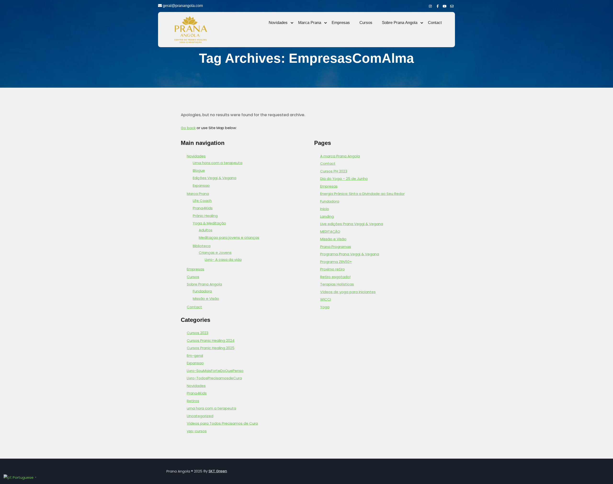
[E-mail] (452, 5)
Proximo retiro (332, 269)
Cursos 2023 (197, 332)
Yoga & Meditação (209, 223)
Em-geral (195, 355)
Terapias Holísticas (337, 284)
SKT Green (218, 470)
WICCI (325, 299)
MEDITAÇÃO (330, 231)
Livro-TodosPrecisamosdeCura (214, 378)
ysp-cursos (197, 430)
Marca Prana (309, 22)
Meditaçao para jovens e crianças (229, 237)
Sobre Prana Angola (399, 22)
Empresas (341, 22)
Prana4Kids (203, 208)
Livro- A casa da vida (223, 259)
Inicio (324, 208)
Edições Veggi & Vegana (214, 177)
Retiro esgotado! (335, 276)
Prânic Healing (205, 215)
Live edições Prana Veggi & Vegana (351, 223)
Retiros (193, 400)
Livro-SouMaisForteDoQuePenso (215, 370)
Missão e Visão (206, 298)
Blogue (199, 170)
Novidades (278, 22)
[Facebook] (437, 5)
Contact (435, 22)
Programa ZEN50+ (336, 261)
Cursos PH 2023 (333, 171)
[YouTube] (445, 5)
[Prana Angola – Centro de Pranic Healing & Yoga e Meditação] (190, 29)
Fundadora (202, 291)
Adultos (205, 230)
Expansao (201, 185)
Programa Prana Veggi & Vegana (349, 253)
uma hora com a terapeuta (211, 408)
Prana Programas (335, 246)
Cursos (365, 22)
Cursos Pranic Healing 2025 (210, 347)
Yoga (324, 306)
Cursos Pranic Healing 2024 (210, 340)
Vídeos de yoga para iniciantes (348, 291)
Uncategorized (200, 415)
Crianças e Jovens (215, 252)
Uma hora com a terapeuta (217, 162)
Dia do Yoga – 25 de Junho (344, 178)
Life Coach (202, 200)
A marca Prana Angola (340, 156)
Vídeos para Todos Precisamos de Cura (222, 423)
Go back (188, 127)
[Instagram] (430, 5)
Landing (327, 216)
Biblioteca (201, 245)
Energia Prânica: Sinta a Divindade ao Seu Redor (362, 193)
